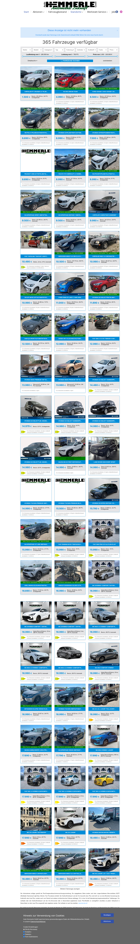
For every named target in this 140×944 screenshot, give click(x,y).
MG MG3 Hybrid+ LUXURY (104, 750)
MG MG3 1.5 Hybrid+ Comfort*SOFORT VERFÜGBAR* (105, 626)
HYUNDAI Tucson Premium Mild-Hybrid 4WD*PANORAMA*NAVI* (72, 503)
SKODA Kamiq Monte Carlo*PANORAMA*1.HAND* (38, 750)
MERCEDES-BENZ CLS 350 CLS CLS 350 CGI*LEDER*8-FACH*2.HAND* (72, 256)
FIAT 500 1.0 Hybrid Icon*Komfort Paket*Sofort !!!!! (38, 791)
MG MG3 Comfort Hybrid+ (104, 668)
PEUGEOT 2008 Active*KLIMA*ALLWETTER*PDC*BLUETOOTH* (38, 174)
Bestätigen (107, 915)
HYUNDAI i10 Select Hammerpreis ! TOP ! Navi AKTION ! (105, 380)
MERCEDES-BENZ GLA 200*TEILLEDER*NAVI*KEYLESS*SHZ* (72, 873)
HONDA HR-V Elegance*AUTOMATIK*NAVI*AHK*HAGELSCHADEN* (72, 338)
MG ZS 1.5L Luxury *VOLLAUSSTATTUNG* (105, 709)
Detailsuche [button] (32, 60)
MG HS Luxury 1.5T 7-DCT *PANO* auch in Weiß (105, 873)
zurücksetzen (107, 60)
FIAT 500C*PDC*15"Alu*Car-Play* (104, 544)
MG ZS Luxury (70, 832)
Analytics (28, 932)
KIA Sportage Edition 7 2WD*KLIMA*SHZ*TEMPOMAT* (72, 215)
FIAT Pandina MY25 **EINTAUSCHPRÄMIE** (72, 544)
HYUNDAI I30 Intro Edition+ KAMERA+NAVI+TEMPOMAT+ (105, 503)
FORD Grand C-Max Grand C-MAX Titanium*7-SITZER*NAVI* (105, 91)
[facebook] (117, 12)
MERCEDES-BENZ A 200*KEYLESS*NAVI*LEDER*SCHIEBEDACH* (38, 873)
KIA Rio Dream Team (70, 91)
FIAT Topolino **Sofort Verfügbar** (38, 256)
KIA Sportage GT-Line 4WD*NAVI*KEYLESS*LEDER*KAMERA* (38, 544)
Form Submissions (31, 937)
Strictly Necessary (31, 929)
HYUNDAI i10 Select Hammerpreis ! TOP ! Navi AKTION (105, 421)
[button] (117, 30)
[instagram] (121, 12)
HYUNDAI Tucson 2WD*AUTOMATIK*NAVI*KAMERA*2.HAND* (72, 709)
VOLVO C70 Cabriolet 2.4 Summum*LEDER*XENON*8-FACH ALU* (72, 174)
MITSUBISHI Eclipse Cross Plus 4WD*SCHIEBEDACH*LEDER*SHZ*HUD (38, 709)
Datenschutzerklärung (37, 921)
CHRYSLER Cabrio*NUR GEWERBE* (104, 215)
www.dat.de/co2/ (82, 903)
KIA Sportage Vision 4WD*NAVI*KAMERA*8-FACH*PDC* (72, 750)
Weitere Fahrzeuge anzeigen (70, 889)
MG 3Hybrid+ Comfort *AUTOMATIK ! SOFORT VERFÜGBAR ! (105, 585)
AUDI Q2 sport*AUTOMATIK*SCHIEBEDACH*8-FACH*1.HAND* (38, 338)
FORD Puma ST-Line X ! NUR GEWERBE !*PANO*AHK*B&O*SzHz (72, 297)
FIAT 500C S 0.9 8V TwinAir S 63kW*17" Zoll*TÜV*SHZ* (105, 338)
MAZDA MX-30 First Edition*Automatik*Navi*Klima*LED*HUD (72, 462)
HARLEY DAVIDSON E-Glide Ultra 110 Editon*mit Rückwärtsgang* (72, 585)
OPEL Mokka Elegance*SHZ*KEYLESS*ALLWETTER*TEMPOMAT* (38, 585)
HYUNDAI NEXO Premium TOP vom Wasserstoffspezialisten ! (38, 380)
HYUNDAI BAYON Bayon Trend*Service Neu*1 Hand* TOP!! (105, 832)
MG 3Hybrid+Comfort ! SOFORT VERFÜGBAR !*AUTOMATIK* (38, 626)
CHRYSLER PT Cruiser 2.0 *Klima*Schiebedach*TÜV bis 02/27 (38, 91)
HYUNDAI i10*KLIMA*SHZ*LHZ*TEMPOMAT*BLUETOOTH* (72, 133)
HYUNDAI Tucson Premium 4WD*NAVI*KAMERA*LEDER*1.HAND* (38, 503)
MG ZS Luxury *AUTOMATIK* (36, 832)
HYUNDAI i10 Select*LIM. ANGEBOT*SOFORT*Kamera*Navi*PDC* (38, 421)
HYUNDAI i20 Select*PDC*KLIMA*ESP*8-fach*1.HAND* (105, 297)
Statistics (28, 934)
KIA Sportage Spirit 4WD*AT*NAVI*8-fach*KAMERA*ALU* (38, 215)
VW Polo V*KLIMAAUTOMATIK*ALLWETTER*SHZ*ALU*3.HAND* (38, 133)
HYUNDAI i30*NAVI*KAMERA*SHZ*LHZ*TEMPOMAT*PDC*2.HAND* (105, 133)
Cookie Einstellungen (30, 927)
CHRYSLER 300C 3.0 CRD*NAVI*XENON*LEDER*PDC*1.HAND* (105, 256)
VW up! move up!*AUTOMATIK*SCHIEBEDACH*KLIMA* (38, 297)
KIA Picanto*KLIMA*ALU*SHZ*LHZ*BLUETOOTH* (105, 174)
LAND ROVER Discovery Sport (104, 462)
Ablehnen (107, 921)
